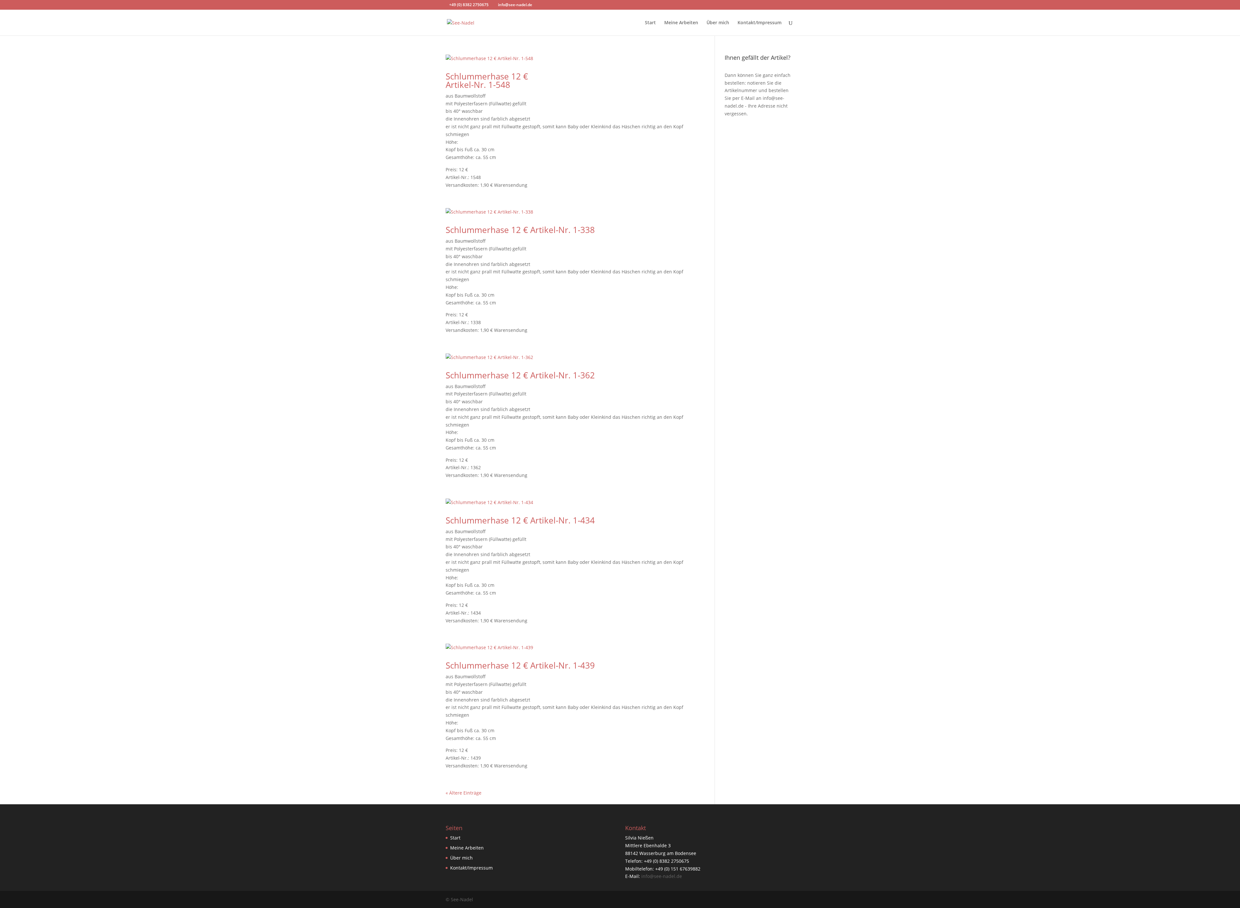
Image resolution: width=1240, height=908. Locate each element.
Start (650, 23)
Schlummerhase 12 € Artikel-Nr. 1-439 (520, 665)
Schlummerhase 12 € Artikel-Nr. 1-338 (520, 230)
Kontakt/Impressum (759, 23)
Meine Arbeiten (681, 23)
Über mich (718, 23)
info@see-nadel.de (661, 876)
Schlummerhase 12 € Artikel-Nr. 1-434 (520, 520)
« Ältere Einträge (463, 793)
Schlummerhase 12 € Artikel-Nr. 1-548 (487, 80)
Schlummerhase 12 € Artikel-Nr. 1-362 (520, 375)
